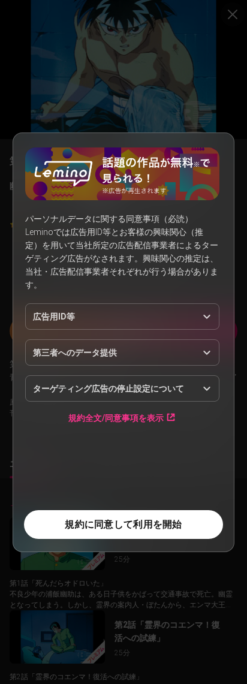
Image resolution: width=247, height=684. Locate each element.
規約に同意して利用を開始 (123, 524)
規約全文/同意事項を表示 (116, 417)
